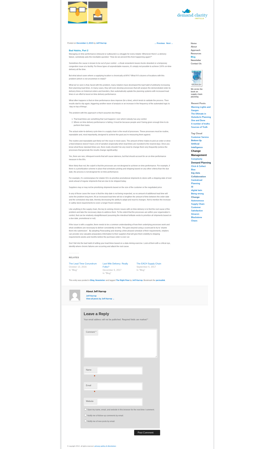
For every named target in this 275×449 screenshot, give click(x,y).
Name (90, 371)
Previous (159, 43)
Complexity (196, 159)
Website (89, 401)
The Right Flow (122, 280)
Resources (196, 53)
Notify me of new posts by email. (101, 421)
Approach (195, 50)
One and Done (198, 120)
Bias (193, 169)
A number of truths (200, 124)
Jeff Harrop (101, 43)
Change (195, 197)
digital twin (196, 190)
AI (192, 187)
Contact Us (196, 63)
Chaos (194, 220)
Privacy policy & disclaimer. (105, 446)
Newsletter (100, 280)
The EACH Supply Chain (149, 263)
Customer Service (200, 137)
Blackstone (196, 217)
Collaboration (198, 176)
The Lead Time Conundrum (83, 263)
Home (194, 43)
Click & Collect (198, 166)
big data (195, 173)
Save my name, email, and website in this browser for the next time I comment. (121, 410)
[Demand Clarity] (192, 18)
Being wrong (197, 193)
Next (169, 43)
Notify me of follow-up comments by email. (105, 415)
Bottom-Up (196, 140)
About (194, 47)
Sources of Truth (199, 127)
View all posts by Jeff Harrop (100, 299)
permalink (160, 280)
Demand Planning (201, 162)
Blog (92, 280)
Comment (91, 332)
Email (90, 386)
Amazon (195, 214)
